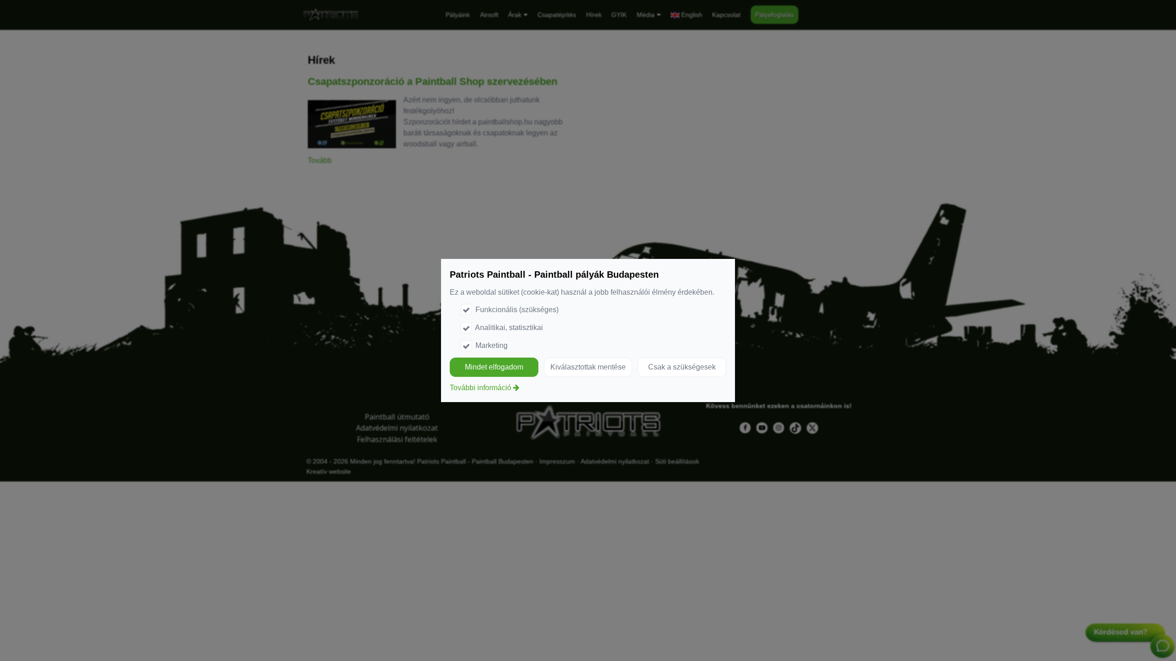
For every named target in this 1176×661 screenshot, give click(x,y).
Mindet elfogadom (494, 367)
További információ (480, 388)
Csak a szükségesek (682, 367)
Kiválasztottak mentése (588, 367)
